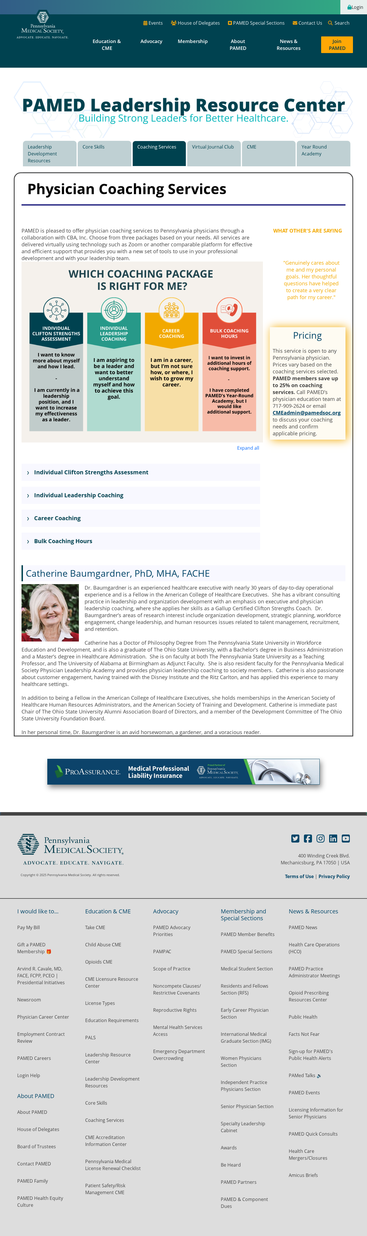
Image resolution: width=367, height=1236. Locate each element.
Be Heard (231, 1165)
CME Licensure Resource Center (111, 982)
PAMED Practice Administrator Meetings (314, 972)
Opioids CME (98, 962)
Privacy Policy (334, 876)
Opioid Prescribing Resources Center (309, 996)
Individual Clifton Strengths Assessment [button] (91, 472)
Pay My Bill (28, 927)
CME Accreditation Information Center (106, 1140)
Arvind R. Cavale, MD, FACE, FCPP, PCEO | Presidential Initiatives (41, 976)
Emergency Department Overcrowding (179, 1054)
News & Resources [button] (288, 44)
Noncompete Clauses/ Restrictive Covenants (177, 989)
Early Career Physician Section (245, 1013)
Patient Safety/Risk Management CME (105, 1189)
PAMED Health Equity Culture (40, 1201)
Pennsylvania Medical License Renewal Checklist (113, 1164)
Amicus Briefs (303, 1175)
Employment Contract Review (41, 1037)
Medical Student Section (247, 969)
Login (357, 7)
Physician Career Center (43, 1017)
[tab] (50, 156)
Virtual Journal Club (213, 147)
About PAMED (32, 1112)
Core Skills (94, 147)
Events (155, 23)
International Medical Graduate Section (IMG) (246, 1037)
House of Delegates (198, 23)
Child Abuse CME (103, 944)
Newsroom (29, 1000)
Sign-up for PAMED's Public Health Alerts (311, 1054)
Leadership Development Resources (42, 154)
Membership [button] (193, 41)
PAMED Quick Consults (313, 1134)
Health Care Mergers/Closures (309, 1154)
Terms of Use (299, 876)
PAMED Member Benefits (248, 934)
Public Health (303, 1017)
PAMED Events (304, 1092)
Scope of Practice (171, 969)
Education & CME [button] (107, 44)
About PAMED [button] (238, 44)
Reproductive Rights (175, 1010)
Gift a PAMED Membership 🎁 (34, 948)
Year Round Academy (314, 150)
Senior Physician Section (247, 1106)
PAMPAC (162, 951)
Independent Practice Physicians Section (244, 1085)
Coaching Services (156, 147)
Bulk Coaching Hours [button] (62, 541)
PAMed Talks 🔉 (305, 1075)
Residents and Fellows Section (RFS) (244, 989)
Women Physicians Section (241, 1061)
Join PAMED (337, 44)
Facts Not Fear (304, 1034)
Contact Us (309, 23)
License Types (100, 1003)
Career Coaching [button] (57, 518)
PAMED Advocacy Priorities (171, 930)
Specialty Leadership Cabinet (243, 1127)
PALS (90, 1037)
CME (251, 147)
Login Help (28, 1075)
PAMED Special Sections (258, 23)
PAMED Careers (34, 1058)
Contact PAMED (34, 1164)
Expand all (248, 448)
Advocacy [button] (151, 41)
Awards (229, 1148)
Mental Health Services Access (177, 1030)
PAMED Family (32, 1181)
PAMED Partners (239, 1182)
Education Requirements (112, 1020)
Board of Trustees (36, 1146)
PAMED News (303, 927)
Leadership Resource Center (108, 1058)
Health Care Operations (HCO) (314, 948)
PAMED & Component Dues (244, 1202)
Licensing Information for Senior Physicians (316, 1113)
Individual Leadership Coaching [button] (78, 495)
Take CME (95, 927)
